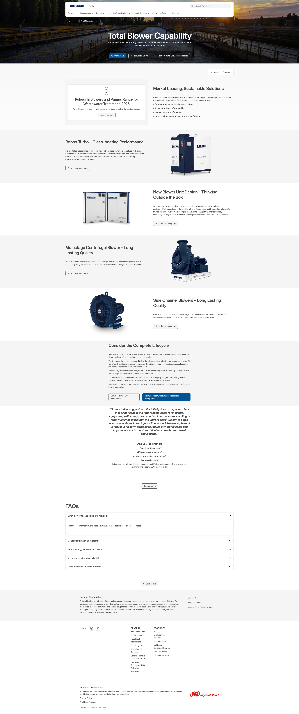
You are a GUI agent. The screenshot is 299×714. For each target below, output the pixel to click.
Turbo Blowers (160, 641)
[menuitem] (72, 13)
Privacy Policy (86, 698)
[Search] (192, 6)
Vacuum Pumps (160, 652)
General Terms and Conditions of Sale (138, 657)
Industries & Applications (136, 640)
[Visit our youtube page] (98, 628)
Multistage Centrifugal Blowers (162, 646)
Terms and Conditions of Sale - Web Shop (139, 665)
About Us (135, 671)
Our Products (136, 635)
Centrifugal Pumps (161, 655)
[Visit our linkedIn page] (91, 628)
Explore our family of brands (91, 687)
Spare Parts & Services (136, 650)
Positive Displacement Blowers (159, 635)
